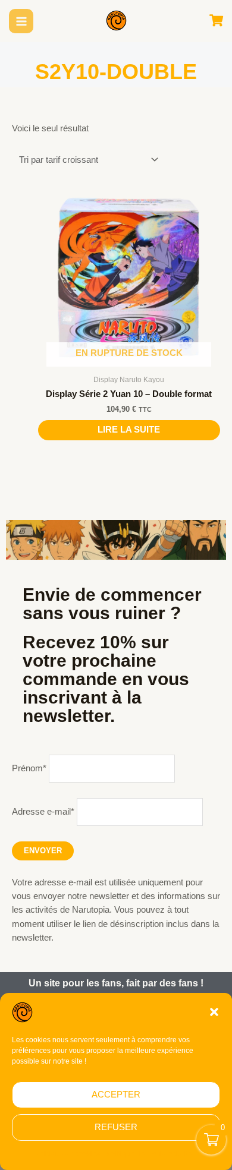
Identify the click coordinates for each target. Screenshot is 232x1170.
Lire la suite (129, 429)
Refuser (116, 1127)
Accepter (116, 1094)
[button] (214, 1012)
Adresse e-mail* (43, 811)
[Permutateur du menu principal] (21, 21)
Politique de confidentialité (149, 1154)
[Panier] (216, 21)
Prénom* (29, 768)
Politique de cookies (67, 1154)
